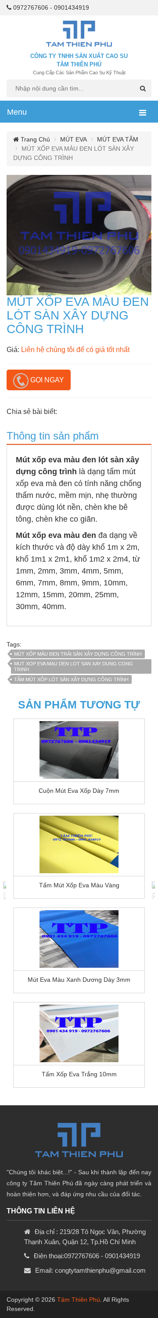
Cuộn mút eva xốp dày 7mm (79, 790)
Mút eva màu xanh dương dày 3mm (79, 979)
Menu (17, 112)
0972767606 (30, 7)
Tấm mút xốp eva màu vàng (79, 885)
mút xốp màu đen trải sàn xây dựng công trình (78, 654)
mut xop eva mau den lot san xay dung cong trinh (73, 666)
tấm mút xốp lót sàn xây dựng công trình (71, 679)
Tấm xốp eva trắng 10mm (79, 1074)
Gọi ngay (46, 380)
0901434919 (71, 7)
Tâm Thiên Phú (78, 1299)
